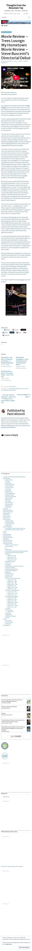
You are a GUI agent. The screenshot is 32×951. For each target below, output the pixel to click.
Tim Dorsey (8, 507)
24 (6, 548)
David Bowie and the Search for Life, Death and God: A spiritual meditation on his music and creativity (13, 728)
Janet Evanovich (9, 487)
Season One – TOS (12, 592)
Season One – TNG (12, 582)
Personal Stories (7, 534)
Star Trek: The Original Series (12, 590)
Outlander (7, 572)
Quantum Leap (9, 575)
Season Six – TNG (12, 585)
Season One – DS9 (12, 601)
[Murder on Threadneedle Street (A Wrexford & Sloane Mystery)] (28, 711)
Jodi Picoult (8, 489)
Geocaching (6, 514)
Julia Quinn (8, 490)
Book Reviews (6, 478)
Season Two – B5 (12, 560)
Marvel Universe (7, 516)
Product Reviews (7, 536)
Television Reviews (7, 543)
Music (4, 531)
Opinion (5, 533)
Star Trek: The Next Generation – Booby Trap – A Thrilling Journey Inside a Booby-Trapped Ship (8, 398)
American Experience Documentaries (14, 552)
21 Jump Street (9, 546)
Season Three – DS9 (12, 605)
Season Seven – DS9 (12, 602)
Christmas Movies (9, 522)
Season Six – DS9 (12, 604)
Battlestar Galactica (10, 561)
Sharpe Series (8, 576)
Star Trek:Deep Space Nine (11, 596)
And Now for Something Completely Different (14, 476)
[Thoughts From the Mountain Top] (16, 22)
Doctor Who (8, 563)
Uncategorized (6, 625)
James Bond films (9, 523)
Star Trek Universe (7, 540)
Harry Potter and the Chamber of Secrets (15, 528)
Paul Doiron (8, 499)
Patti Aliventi (7, 61)
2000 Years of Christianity (11, 545)
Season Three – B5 (12, 558)
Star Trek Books (9, 502)
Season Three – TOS (12, 593)
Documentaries (7, 513)
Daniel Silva (8, 483)
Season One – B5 (12, 557)
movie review (25, 388)
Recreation (6, 539)
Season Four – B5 (12, 555)
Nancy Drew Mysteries (10, 496)
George (3, 713)
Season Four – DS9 (12, 599)
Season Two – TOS (12, 595)
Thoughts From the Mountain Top (16, 6)
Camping (5, 508)
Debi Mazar (18, 388)
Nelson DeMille (9, 498)
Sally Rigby (8, 501)
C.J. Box (7, 481)
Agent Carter (8, 549)
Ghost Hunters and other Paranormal (14, 566)
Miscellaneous (6, 517)
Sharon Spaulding (7, 702)
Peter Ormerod (6, 731)
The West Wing (8, 610)
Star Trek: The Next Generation (12, 578)
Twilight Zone (8, 614)
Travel (4, 619)
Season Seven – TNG (13, 584)
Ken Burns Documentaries (11, 569)
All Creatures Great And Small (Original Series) (16, 551)
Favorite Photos (9, 622)
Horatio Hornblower (10, 567)
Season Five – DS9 (12, 598)
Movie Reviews (6, 519)
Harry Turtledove (9, 486)
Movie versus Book (7, 526)
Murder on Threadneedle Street (9, 706)
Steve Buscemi (12, 390)
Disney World (8, 620)
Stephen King (8, 505)
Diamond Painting (7, 510)
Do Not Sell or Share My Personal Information (12, 866)
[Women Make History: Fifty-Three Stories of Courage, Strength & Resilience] (28, 704)
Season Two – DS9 (12, 607)
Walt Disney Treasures (10, 616)
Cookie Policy (8, 944)
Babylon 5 (7, 554)
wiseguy (7, 617)
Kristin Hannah (8, 492)
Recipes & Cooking (7, 537)
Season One (10, 611)
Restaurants (8, 623)
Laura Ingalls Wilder (10, 493)
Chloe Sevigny (12, 388)
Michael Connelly (9, 495)
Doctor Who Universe (8, 511)
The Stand (7, 608)
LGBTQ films (8, 525)
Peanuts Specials (9, 573)
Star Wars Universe (7, 542)
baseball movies (9, 520)
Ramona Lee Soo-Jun (7, 714)
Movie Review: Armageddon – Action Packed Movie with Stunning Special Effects (22, 361)
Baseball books (9, 480)
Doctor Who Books (9, 484)
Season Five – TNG (12, 579)
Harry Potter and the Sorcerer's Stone (14, 529)
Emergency (8, 564)
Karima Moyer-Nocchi (7, 723)
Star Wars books (9, 504)
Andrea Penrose (6, 708)
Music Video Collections (11, 570)
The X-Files (8, 613)
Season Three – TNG (12, 587)
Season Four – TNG (12, 581)
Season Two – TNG (12, 588)
